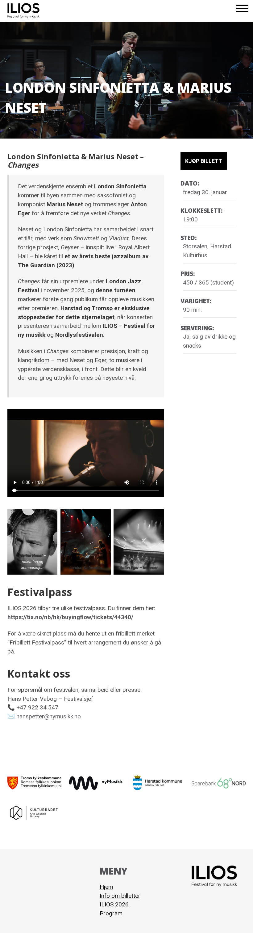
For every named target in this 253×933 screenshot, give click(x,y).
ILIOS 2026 (114, 904)
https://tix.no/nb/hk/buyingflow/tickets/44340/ (70, 617)
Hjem (106, 886)
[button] (242, 11)
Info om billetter (120, 895)
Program (111, 913)
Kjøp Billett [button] (203, 161)
